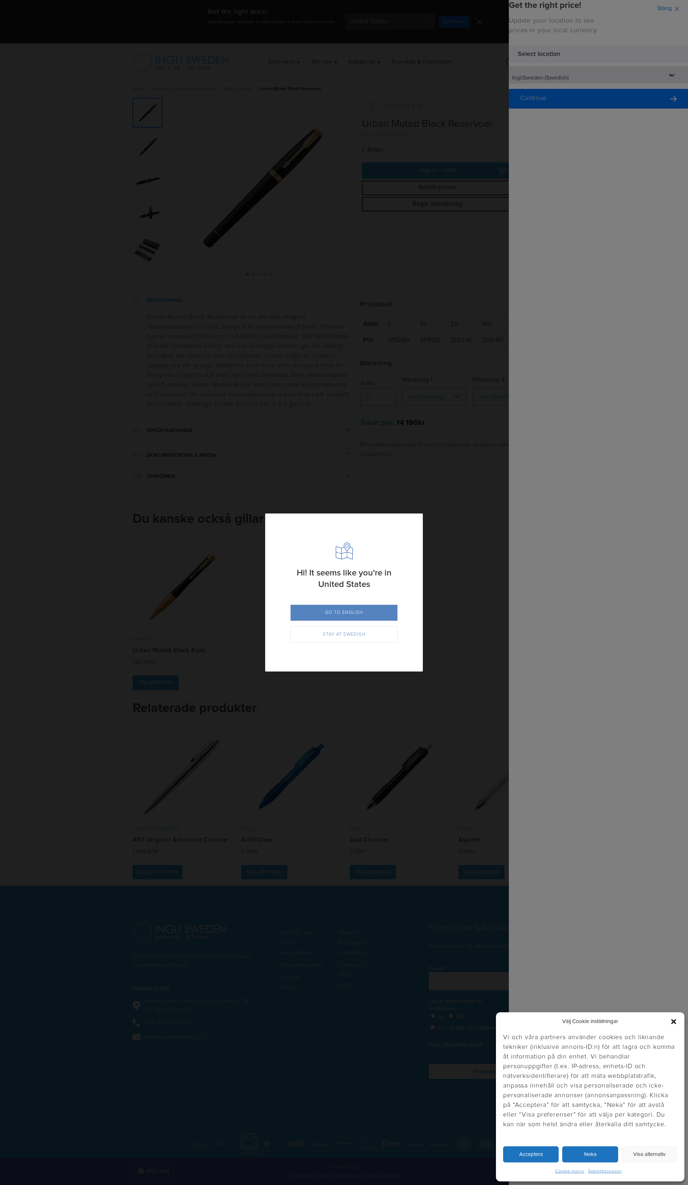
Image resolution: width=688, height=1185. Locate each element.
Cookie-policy (569, 1171)
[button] (673, 1021)
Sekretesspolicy (605, 1171)
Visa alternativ (649, 1154)
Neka (590, 1154)
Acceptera (531, 1154)
